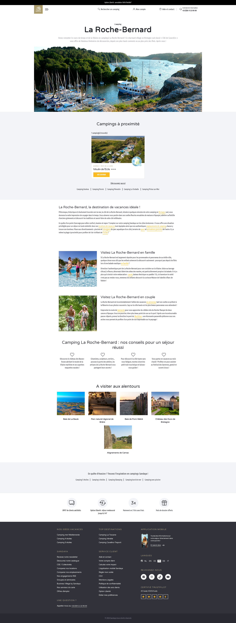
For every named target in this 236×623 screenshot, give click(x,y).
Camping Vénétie (106, 539)
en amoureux (151, 302)
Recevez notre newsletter (67, 557)
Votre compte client (107, 561)
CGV (101, 576)
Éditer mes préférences (108, 595)
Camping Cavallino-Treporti (110, 542)
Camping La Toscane (107, 535)
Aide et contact (105, 557)
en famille (124, 263)
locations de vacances (107, 226)
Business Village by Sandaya (69, 584)
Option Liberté (105, 591)
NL (145, 561)
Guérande (121, 310)
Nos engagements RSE (66, 576)
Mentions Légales (106, 580)
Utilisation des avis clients (109, 587)
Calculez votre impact (107, 565)
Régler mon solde (106, 572)
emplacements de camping (156, 226)
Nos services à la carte (66, 587)
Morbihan (138, 316)
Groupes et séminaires (66, 580)
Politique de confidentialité (110, 584)
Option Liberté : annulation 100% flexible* (118, 2)
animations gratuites (154, 229)
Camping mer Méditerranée (68, 535)
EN (150, 561)
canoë (130, 274)
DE (164, 561)
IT (168, 561)
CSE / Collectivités (64, 565)
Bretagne (162, 212)
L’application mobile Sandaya (111, 568)
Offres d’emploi (63, 591)
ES (155, 561)
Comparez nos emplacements (69, 572)
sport (143, 229)
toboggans (107, 229)
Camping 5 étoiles (64, 542)
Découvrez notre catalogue (68, 561)
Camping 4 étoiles (64, 539)
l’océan (105, 232)
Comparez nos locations (67, 568)
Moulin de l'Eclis (101, 169)
